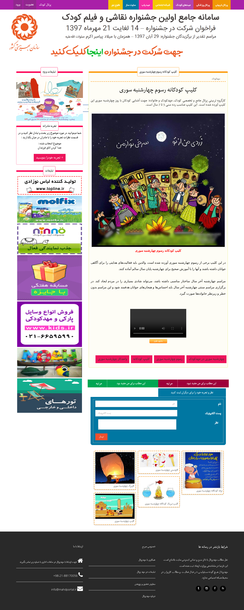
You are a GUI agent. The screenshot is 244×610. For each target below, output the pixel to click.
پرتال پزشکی (203, 4)
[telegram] (198, 588)
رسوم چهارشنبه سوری (169, 359)
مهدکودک (216, 79)
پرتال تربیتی (221, 4)
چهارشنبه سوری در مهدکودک (206, 359)
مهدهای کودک (183, 4)
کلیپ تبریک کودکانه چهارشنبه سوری (161, 504)
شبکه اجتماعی (163, 4)
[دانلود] (158, 341)
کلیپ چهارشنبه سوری (125, 521)
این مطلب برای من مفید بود (131, 383)
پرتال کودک (45, 4)
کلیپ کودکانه (141, 359)
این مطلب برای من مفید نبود (201, 383)
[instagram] (207, 588)
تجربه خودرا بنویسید (48, 157)
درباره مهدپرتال (148, 596)
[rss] (223, 588)
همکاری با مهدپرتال (147, 560)
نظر (216, 422)
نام (219, 404)
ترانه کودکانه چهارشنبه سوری (209, 491)
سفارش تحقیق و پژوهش (145, 584)
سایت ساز (131, 4)
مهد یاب (146, 4)
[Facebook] (215, 588)
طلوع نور (115, 4)
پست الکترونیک (213, 413)
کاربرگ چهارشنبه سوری (124, 486)
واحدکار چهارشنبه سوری (112, 359)
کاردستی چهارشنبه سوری (167, 470)
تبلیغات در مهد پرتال (146, 572)
